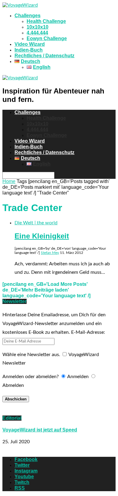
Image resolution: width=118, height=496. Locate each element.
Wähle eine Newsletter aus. (31, 354)
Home (8, 181)
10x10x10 (37, 27)
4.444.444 (37, 32)
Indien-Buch (29, 49)
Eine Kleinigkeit (42, 236)
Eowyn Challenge (47, 38)
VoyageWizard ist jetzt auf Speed (39, 429)
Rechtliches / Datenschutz (44, 55)
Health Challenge (46, 21)
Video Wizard (30, 44)
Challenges (28, 15)
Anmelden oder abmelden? (30, 376)
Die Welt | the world (36, 222)
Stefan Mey (50, 252)
